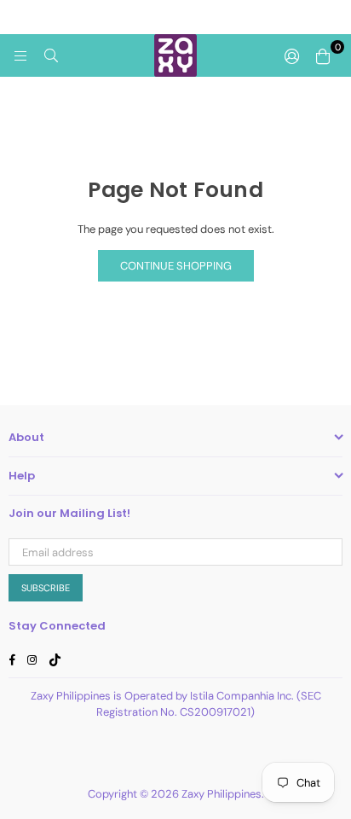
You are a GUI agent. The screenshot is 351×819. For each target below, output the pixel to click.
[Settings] (292, 55)
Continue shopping (176, 265)
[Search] (51, 55)
